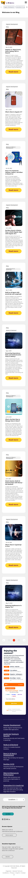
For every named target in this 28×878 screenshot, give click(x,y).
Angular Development (9, 7)
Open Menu (25, 2)
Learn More (8, 814)
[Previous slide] (1, 7)
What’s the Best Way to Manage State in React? (12, 420)
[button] (14, 799)
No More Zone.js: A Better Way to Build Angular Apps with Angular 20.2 (13, 232)
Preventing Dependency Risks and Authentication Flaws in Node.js (13, 354)
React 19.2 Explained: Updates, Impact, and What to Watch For (14, 172)
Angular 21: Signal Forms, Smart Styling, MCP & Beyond (13, 51)
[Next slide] (27, 7)
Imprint (18, 873)
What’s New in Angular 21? (13, 112)
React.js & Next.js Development (10, 147)
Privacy (12, 873)
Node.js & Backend (11, 330)
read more (13, 72)
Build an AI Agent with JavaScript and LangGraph (13, 293)
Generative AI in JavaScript (10, 269)
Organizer (8, 871)
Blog (7, 27)
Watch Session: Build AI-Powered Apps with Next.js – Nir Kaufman (14, 482)
